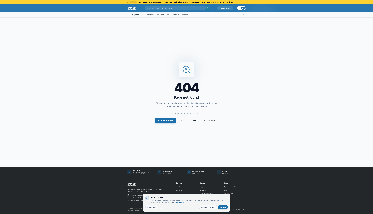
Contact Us (211, 120)
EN (243, 8)
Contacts (179, 190)
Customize (153, 207)
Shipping (203, 190)
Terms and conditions (231, 187)
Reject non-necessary (208, 207)
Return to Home (167, 120)
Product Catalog (190, 120)
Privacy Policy (228, 190)
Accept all (223, 207)
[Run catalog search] (207, 8)
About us (179, 187)
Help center (204, 187)
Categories (135, 15)
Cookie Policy (179, 202)
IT (239, 8)
